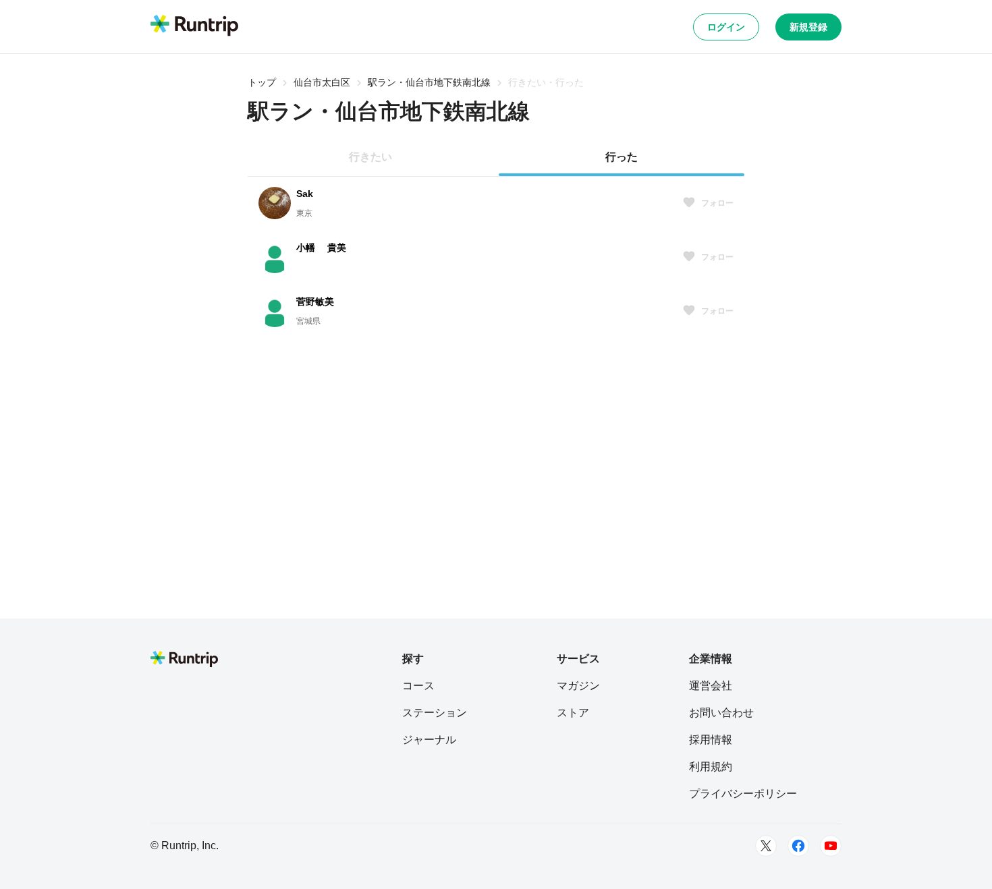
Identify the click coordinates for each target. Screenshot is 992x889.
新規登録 (808, 27)
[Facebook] (798, 846)
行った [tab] (621, 157)
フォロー (717, 203)
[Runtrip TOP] (194, 26)
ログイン (726, 27)
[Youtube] (831, 846)
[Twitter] (766, 846)
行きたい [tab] (370, 157)
